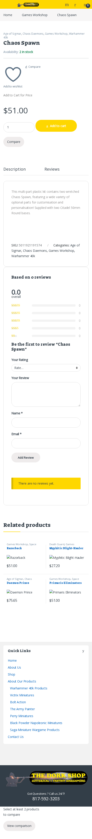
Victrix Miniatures (22, 695)
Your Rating (19, 360)
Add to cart (58, 126)
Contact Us (16, 737)
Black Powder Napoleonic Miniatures (36, 723)
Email (16, 434)
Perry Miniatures (21, 716)
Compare (34, 67)
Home (7, 15)
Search (67, 4)
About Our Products (22, 681)
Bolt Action (18, 702)
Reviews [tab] (51, 169)
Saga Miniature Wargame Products (35, 730)
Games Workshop (34, 15)
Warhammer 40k (23, 256)
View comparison (19, 826)
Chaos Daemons (33, 34)
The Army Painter (22, 709)
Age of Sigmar (12, 34)
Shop (11, 674)
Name (17, 413)
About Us (14, 667)
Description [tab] (14, 169)
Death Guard (56, 544)
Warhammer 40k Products (28, 688)
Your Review (20, 378)
